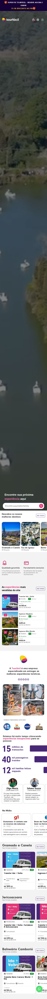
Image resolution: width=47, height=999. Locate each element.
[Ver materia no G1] (16, 817)
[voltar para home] (10, 19)
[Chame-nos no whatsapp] (39, 989)
